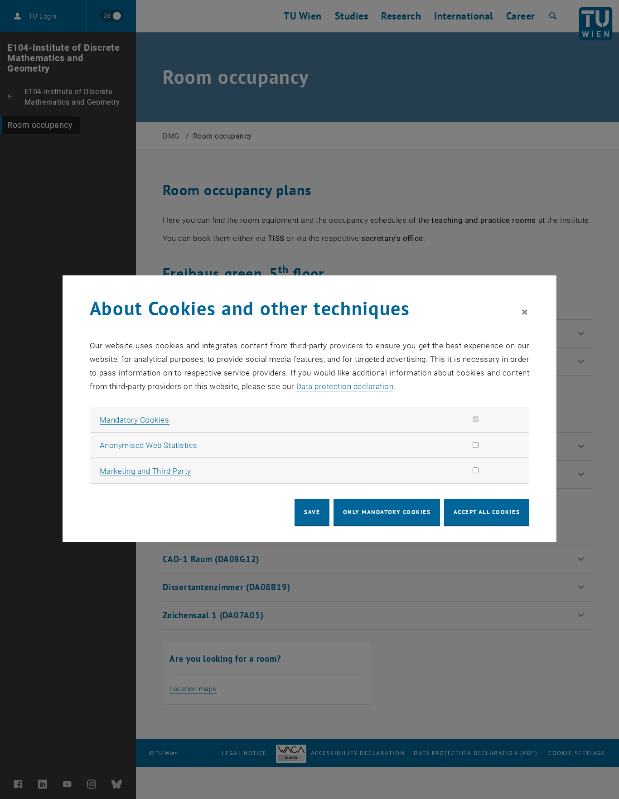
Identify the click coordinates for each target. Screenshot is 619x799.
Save (312, 512)
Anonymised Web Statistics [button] (149, 445)
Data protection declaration (345, 386)
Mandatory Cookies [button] (134, 419)
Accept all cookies (487, 512)
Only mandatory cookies (387, 512)
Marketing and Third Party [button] (145, 471)
